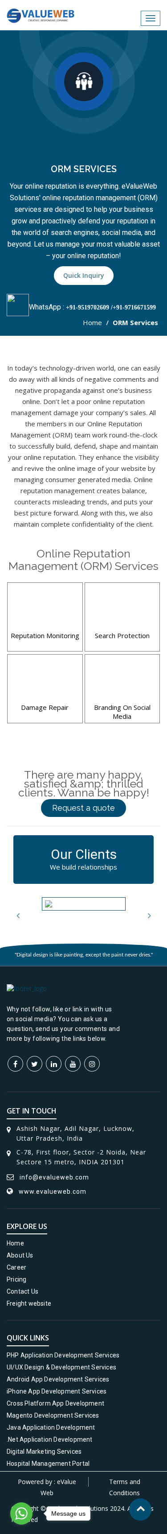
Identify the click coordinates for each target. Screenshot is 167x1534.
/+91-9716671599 (132, 307)
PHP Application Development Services (63, 1355)
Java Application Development (51, 1427)
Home (92, 322)
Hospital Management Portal (48, 1463)
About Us (20, 1255)
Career (16, 1267)
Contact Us (22, 1291)
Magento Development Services (53, 1415)
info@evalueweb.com (54, 1177)
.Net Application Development (50, 1439)
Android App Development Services (58, 1379)
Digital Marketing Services (44, 1451)
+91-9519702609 (87, 307)
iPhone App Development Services (56, 1391)
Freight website (29, 1303)
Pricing (16, 1279)
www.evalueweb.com (52, 1191)
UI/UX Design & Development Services (61, 1367)
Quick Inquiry (83, 275)
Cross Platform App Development (55, 1403)
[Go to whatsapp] (21, 1513)
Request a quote (83, 807)
